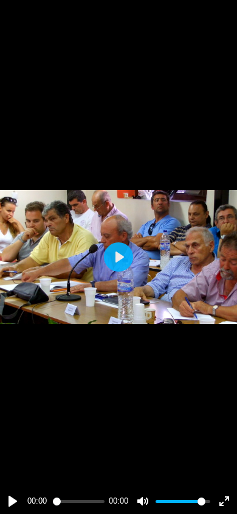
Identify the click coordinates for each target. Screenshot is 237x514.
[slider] (79, 501)
